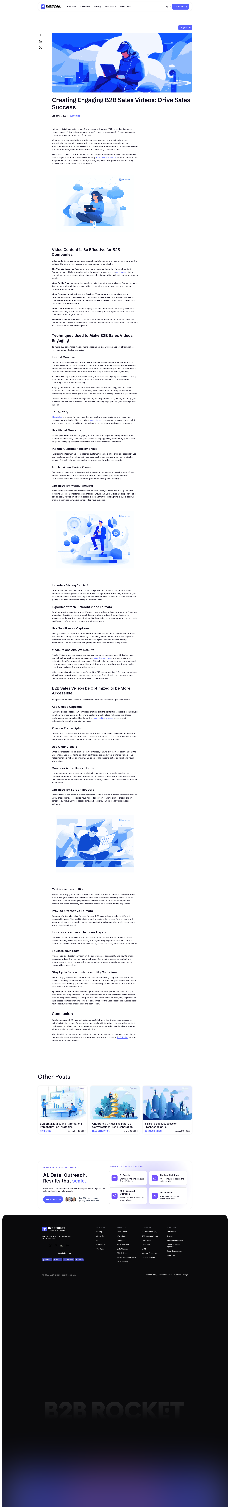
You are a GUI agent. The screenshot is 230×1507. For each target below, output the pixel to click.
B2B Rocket (122, 1037)
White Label (125, 6)
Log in (168, 6)
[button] (71, 6)
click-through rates (102, 658)
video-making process (102, 718)
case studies (96, 420)
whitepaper (121, 272)
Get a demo (179, 7)
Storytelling (57, 417)
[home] (51, 6)
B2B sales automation (106, 157)
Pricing (97, 6)
